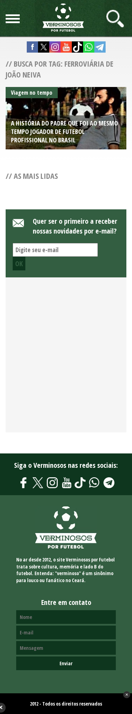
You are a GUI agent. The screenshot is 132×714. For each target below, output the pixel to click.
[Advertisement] (66, 359)
